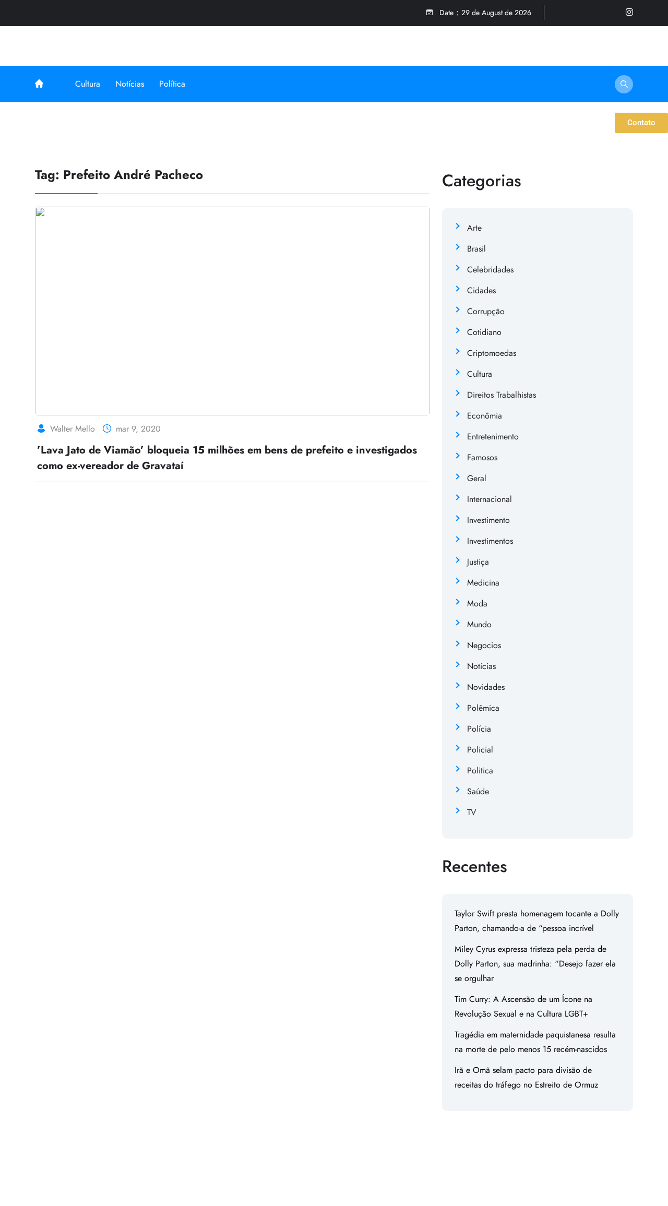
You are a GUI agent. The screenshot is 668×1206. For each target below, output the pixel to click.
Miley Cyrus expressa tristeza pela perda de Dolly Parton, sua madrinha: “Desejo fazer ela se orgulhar (535, 963)
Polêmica (483, 708)
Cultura (87, 84)
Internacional (489, 499)
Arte (474, 228)
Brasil (476, 249)
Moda (477, 604)
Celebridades (490, 270)
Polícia (479, 729)
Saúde (478, 791)
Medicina (483, 583)
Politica (480, 771)
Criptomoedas (491, 353)
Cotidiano (484, 332)
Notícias (129, 84)
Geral (476, 478)
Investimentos (490, 541)
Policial (480, 750)
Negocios (484, 645)
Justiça (478, 562)
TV (471, 812)
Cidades (481, 290)
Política (172, 84)
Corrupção (486, 311)
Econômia (484, 416)
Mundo (479, 624)
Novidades (486, 687)
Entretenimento (493, 437)
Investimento (488, 520)
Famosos (482, 457)
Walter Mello (72, 429)
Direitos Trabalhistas (501, 395)
